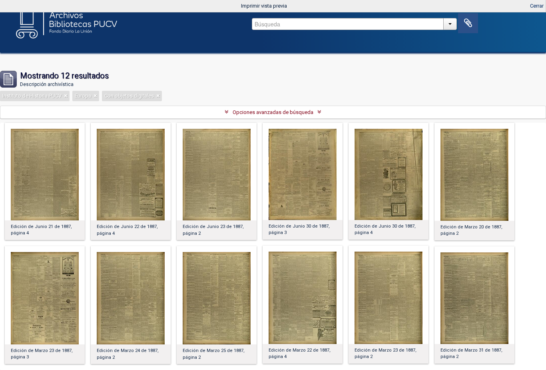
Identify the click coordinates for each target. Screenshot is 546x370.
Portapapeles (468, 23)
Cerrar (537, 6)
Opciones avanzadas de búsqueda (273, 112)
